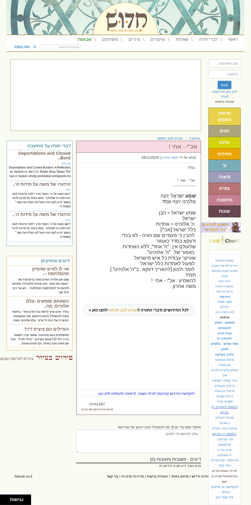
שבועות (84, 39)
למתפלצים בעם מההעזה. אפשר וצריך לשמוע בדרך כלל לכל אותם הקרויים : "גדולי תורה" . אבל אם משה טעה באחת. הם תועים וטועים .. (40, 339)
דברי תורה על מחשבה (49, 145)
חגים (224, 130)
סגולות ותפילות (224, 260)
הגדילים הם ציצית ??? (46, 329)
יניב (68, 189)
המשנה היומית (224, 286)
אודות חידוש (201, 476)
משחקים (110, 39)
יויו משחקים (224, 455)
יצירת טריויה (224, 450)
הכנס (224, 85)
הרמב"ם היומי (224, 291)
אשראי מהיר (224, 401)
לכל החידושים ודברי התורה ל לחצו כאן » (138, 310)
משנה (224, 176)
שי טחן (66, 163)
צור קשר (112, 476)
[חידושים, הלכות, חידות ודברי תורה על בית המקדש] (221, 227)
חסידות (224, 154)
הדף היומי (224, 281)
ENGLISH (22, 47)
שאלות (182, 39)
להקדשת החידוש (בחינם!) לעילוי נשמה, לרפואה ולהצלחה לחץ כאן (146, 393)
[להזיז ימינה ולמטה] (6, 501)
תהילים (224, 307)
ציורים (134, 39)
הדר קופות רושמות (224, 380)
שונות (224, 211)
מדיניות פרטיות (132, 476)
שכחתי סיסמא (224, 101)
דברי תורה (208, 39)
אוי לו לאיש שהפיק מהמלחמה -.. (50, 271)
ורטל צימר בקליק (224, 428)
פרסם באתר (180, 476)
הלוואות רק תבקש (225, 434)
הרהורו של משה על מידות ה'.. (42, 184)
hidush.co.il (23, 476)
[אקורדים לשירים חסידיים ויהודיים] (224, 239)
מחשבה (225, 199)
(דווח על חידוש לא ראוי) (97, 409)
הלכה (224, 142)
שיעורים (158, 39)
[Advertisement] (106, 95)
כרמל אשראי (224, 396)
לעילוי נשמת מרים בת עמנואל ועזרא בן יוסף (224, 476)
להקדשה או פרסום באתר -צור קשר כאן (224, 492)
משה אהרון (170, 157)
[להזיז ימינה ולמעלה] (6, 498)
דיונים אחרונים (55, 260)
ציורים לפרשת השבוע (225, 265)
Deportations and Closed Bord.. (44, 156)
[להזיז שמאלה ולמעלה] (3, 498)
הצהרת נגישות (157, 476)
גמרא (224, 188)
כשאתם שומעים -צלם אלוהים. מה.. (47, 304)
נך (224, 165)
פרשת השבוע (224, 116)
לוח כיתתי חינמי (224, 312)
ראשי (233, 39)
